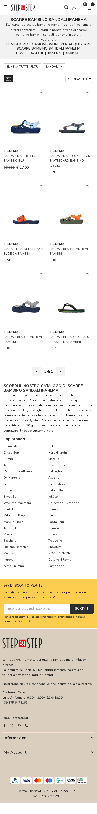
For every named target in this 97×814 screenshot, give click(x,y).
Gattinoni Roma (59, 560)
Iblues (8, 490)
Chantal (54, 509)
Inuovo (9, 560)
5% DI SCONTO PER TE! (24, 586)
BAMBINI (36, 53)
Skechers (10, 541)
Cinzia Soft (11, 453)
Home (20, 53)
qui (28, 621)
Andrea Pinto (13, 528)
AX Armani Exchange (63, 503)
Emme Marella (14, 446)
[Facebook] (4, 725)
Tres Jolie (55, 541)
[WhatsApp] (19, 725)
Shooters (55, 547)
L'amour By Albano (18, 471)
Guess (53, 534)
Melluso (10, 553)
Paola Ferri (56, 522)
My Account (15, 752)
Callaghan (56, 471)
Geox (52, 515)
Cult (51, 446)
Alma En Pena (14, 566)
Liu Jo (8, 484)
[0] (82, 7)
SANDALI (73, 53)
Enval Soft (11, 497)
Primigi (9, 459)
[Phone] (26, 725)
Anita (7, 465)
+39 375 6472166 (15, 703)
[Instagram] (11, 725)
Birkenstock (56, 484)
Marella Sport (13, 522)
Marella (53, 459)
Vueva (8, 534)
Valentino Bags (15, 515)
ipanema (54, 53)
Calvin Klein (56, 490)
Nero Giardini (58, 453)
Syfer (59, 796)
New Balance (57, 465)
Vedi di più (48, 40)
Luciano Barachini (16, 547)
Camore (54, 528)
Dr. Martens (12, 478)
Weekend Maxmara (17, 503)
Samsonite (56, 566)
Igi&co (53, 497)
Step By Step (31, 420)
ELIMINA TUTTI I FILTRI (22, 67)
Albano (53, 478)
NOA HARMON (59, 553)
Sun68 (8, 509)
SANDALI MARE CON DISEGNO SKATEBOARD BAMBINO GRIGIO (71, 161)
